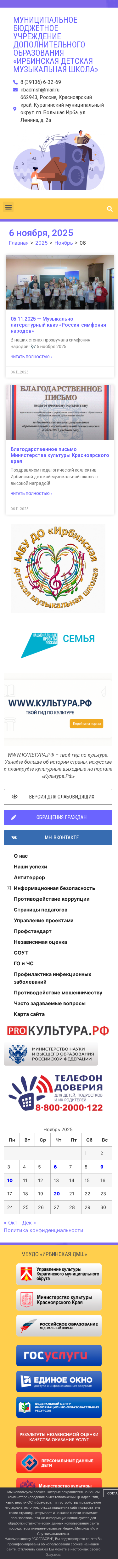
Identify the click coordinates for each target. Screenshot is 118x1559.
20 (57, 1193)
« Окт (11, 1222)
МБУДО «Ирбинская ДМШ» (54, 1254)
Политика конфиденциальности (43, 1230)
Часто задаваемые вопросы (50, 1003)
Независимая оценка (40, 942)
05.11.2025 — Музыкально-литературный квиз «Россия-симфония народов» (58, 325)
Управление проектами (44, 920)
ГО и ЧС (24, 963)
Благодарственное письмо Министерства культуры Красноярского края (60, 455)
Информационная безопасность (54, 888)
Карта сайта (29, 1014)
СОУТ (21, 952)
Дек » (29, 1222)
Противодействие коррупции (52, 899)
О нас (21, 856)
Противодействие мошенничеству (58, 992)
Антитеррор (29, 877)
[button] (8, 207)
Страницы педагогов (40, 909)
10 (10, 1180)
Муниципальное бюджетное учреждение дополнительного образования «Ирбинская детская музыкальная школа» (55, 44)
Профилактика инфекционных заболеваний (52, 978)
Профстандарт (33, 931)
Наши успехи (30, 866)
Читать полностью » (32, 357)
